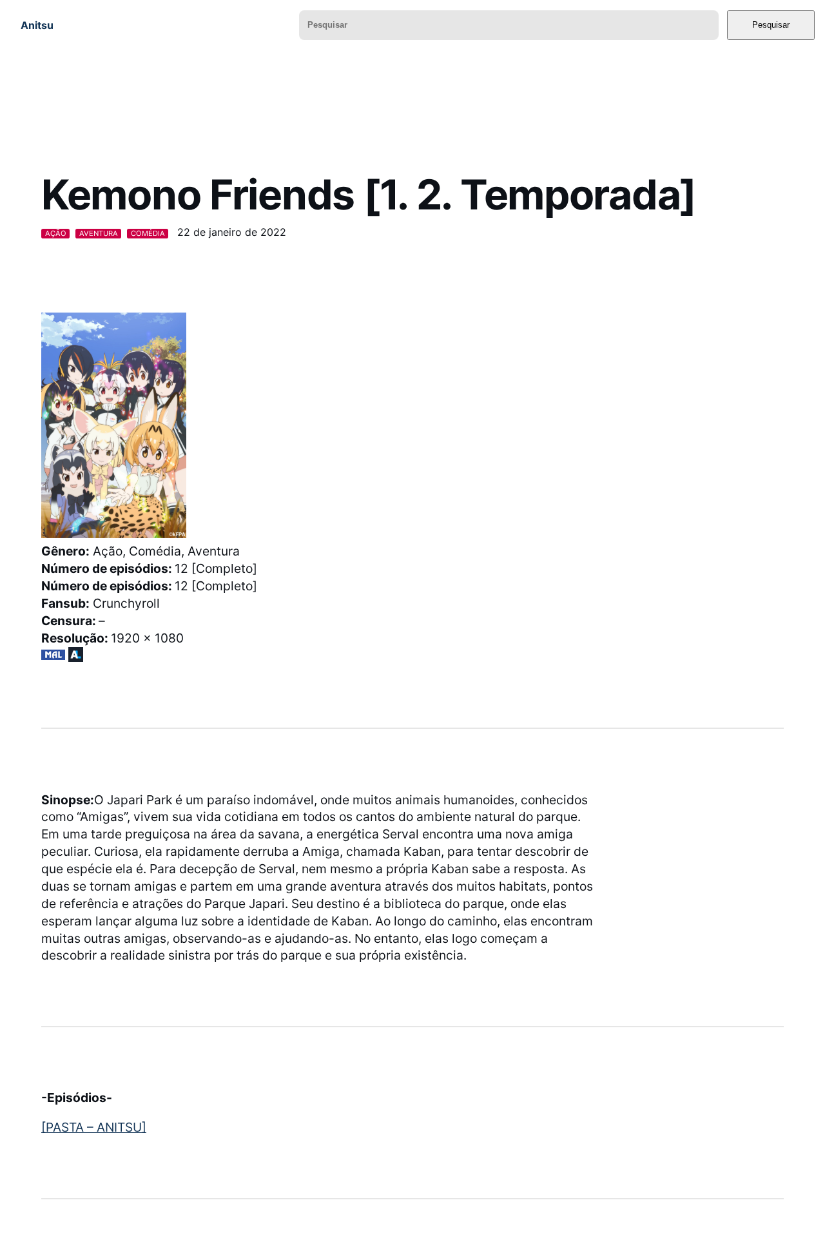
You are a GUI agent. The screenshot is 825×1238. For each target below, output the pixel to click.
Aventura (98, 233)
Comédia (148, 233)
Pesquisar (771, 25)
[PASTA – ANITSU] (93, 1127)
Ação (55, 233)
